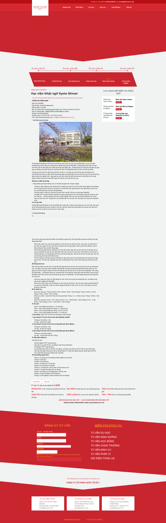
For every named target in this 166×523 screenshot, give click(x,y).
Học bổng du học (74, 81)
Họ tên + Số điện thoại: (45, 432)
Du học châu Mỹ (70, 68)
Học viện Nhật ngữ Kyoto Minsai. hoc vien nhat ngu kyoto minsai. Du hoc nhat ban (57, 98)
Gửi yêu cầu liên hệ (94, 519)
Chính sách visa (91, 81)
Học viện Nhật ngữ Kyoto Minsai (54, 93)
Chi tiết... (118, 102)
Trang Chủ (66, 7)
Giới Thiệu (79, 7)
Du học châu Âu (127, 68)
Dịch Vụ (103, 7)
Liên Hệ (128, 7)
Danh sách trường (108, 81)
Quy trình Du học (39, 81)
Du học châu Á (38, 68)
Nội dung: (40, 449)
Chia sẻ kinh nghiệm (126, 82)
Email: (39, 437)
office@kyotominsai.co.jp (66, 117)
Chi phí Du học (57, 81)
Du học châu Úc (96, 68)
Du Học (91, 7)
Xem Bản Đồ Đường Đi (72, 519)
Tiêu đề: (40, 443)
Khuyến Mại (116, 7)
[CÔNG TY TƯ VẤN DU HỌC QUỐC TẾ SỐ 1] (40, 8)
